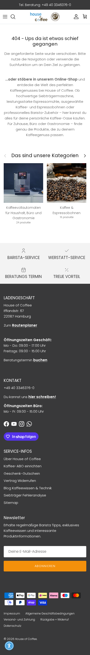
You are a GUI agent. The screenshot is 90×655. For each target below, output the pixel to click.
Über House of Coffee (22, 458)
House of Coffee (26, 639)
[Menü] (5, 17)
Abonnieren (45, 566)
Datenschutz (12, 626)
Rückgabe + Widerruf (54, 619)
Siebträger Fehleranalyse (25, 495)
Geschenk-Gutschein (22, 473)
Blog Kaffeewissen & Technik (28, 488)
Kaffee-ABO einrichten (23, 466)
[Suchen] (15, 17)
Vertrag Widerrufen (20, 480)
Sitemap (11, 502)
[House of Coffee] (45, 17)
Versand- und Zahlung (19, 619)
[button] (9, 645)
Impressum (12, 613)
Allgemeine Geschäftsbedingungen (50, 613)
